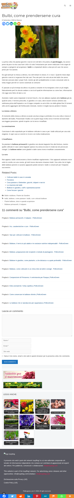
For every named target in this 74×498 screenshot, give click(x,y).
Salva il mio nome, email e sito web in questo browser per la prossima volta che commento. (37, 356)
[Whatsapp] (15, 23)
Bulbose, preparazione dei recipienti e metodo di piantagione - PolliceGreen (37, 252)
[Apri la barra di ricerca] (65, 5)
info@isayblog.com (51, 466)
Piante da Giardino (23, 195)
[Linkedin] (11, 23)
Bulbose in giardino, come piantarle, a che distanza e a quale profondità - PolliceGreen (41, 260)
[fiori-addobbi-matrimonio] (19, 378)
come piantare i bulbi (22, 198)
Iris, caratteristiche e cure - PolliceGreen (24, 226)
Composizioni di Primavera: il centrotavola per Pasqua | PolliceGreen (34, 277)
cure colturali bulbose (39, 198)
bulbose (11, 198)
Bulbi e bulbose (10, 195)
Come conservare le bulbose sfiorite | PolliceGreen (28, 294)
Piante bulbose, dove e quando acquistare (20, 201)
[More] (19, 23)
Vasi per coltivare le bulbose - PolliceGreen (25, 235)
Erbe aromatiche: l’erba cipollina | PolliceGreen (26, 286)
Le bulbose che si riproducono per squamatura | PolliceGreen (31, 303)
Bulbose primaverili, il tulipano (15, 204)
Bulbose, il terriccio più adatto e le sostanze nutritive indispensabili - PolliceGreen (39, 243)
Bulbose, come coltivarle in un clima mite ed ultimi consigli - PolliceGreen (36, 269)
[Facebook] (3, 23)
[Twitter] (7, 23)
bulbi (6, 198)
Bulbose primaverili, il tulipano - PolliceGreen (26, 218)
